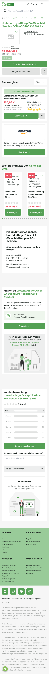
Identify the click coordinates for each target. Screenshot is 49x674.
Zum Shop (19, 116)
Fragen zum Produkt (21, 71)
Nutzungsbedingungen (32, 599)
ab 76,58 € (11, 206)
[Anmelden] (37, 4)
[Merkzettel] (32, 4)
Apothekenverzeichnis (9, 565)
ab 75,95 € (34, 206)
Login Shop (30, 539)
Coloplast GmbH (31, 31)
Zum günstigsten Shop (23, 64)
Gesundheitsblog (7, 544)
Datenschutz (17, 599)
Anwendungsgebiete (8, 579)
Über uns (5, 539)
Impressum (6, 599)
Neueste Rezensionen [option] (14, 469)
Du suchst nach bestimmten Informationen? (23, 453)
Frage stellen (24, 326)
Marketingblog (31, 544)
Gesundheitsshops (8, 568)
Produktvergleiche (8, 581)
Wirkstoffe (5, 576)
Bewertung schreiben (24, 446)
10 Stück (7, 58)
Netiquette (6, 602)
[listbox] (24, 469)
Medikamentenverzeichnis (10, 573)
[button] (41, 4)
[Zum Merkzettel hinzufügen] (16, 31)
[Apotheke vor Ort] (28, 4)
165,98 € (9, 102)
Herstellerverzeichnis (8, 570)
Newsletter (5, 547)
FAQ (3, 550)
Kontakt (4, 552)
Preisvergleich (13, 212)
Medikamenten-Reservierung (11, 541)
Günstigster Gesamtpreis (24, 91)
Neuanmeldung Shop (33, 541)
